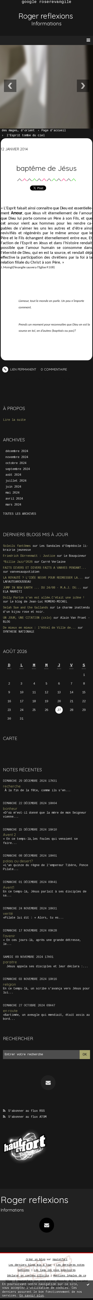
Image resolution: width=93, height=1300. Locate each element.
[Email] (48, 1082)
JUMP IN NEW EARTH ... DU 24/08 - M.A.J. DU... (42, 588)
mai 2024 (12, 493)
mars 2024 (13, 505)
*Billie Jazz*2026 (17, 562)
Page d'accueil (53, 130)
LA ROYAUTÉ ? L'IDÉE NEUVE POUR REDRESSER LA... (43, 578)
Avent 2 (9, 834)
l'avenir (9, 935)
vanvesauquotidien (24, 572)
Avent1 (8, 887)
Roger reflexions (45, 16)
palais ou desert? (18, 861)
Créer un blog (35, 1259)
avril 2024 (14, 499)
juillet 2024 (15, 481)
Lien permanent (22, 369)
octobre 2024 (15, 463)
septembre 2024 (17, 469)
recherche (12, 786)
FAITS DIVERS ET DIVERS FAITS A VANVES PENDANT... (44, 568)
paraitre (10, 962)
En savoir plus (32, 1296)
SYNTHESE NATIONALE (18, 632)
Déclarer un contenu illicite (28, 1275)
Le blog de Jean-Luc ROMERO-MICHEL (38, 602)
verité (8, 913)
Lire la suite (14, 420)
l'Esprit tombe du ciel (25, 135)
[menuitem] (20, 130)
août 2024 (13, 475)
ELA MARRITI (12, 592)
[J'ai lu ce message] (88, 1284)
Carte (10, 738)
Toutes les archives (19, 514)
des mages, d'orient (18, 130)
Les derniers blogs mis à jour (30, 1264)
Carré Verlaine (53, 562)
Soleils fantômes (17, 546)
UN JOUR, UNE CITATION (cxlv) (27, 618)
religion (9, 984)
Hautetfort (60, 1259)
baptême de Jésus (46, 168)
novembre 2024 (16, 457)
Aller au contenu (22, 13)
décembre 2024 (16, 451)
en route (10, 1010)
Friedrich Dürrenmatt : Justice (29, 556)
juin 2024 (13, 487)
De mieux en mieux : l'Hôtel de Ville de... (39, 628)
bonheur (10, 808)
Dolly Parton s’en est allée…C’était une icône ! (44, 598)
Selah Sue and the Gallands (25, 607)
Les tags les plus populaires (55, 1270)
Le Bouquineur (75, 556)
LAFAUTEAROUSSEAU (17, 582)
